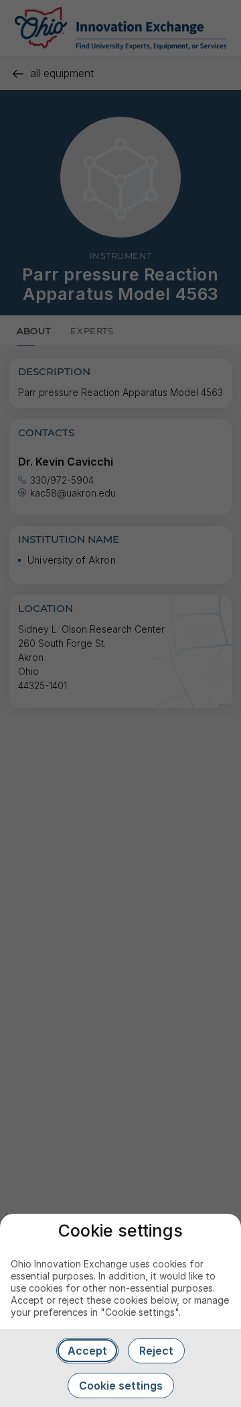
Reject (156, 1350)
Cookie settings (121, 1385)
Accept (87, 1350)
